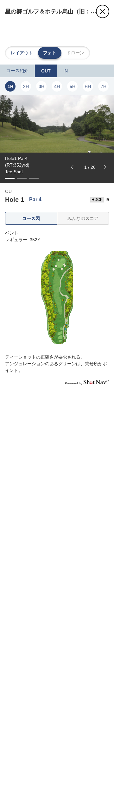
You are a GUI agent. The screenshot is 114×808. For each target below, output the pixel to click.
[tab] (17, 71)
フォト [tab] (49, 52)
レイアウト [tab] (22, 52)
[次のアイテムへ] (105, 167)
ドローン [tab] (75, 52)
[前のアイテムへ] (72, 167)
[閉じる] (102, 11)
